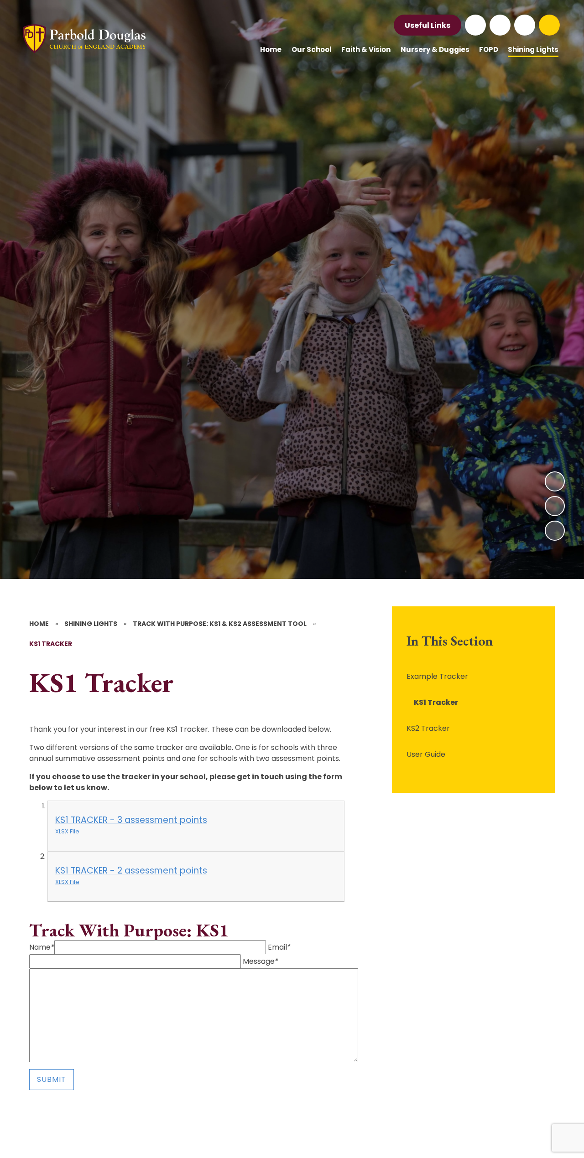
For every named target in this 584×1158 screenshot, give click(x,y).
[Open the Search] (549, 25)
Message (260, 961)
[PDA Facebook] (475, 25)
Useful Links (427, 25)
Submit (51, 1079)
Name (41, 947)
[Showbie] (524, 25)
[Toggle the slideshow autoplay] (555, 531)
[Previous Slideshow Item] (555, 506)
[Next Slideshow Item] (555, 481)
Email (279, 947)
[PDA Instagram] (500, 25)
